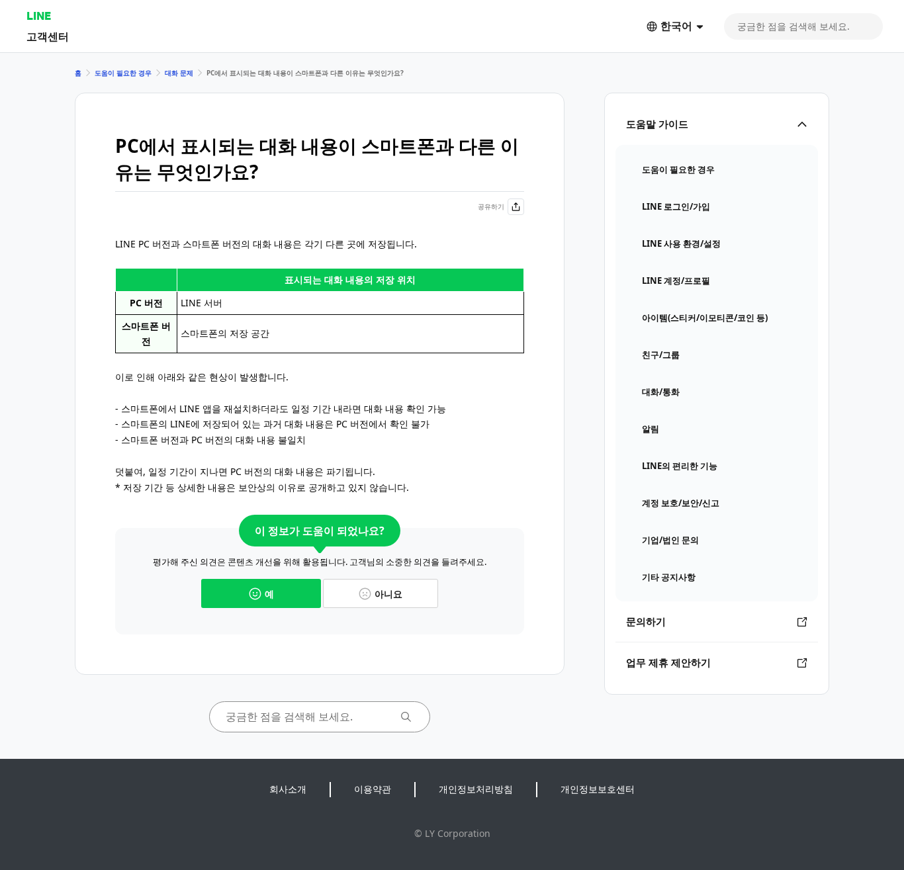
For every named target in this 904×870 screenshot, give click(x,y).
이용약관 (372, 789)
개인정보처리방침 (476, 789)
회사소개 (287, 789)
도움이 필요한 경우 (123, 72)
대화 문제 (179, 72)
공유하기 (491, 206)
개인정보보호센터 (598, 789)
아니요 (388, 593)
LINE (38, 15)
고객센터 (47, 36)
